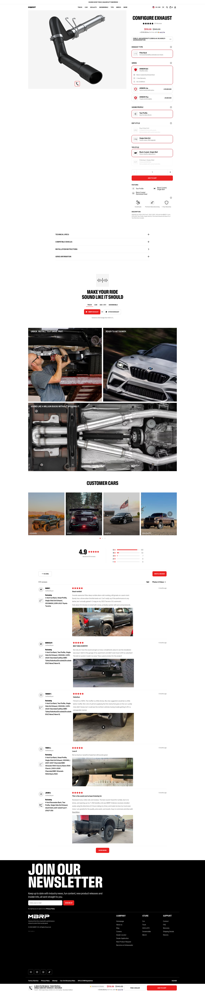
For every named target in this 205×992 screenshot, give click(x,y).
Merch (118, 7)
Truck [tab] (89, 305)
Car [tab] (95, 305)
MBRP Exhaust (93, 312)
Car (86, 7)
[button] (152, 23)
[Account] (175, 7)
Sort (147, 582)
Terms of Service (33, 980)
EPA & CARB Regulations (85, 980)
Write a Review (160, 574)
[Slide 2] (102, 538)
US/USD (174, 981)
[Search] (167, 7)
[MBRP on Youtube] (31, 972)
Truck (80, 7)
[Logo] (32, 7)
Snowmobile (103, 7)
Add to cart (152, 178)
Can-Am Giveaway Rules (67, 980)
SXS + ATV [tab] (103, 305)
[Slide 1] (100, 538)
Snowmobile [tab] (113, 305)
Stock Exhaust (113, 312)
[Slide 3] (105, 538)
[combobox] (156, 7)
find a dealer (135, 988)
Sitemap (54, 980)
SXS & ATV (93, 7)
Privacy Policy (45, 980)
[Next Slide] (170, 513)
